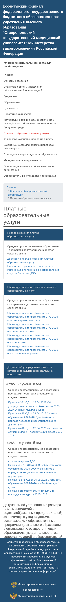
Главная (9, 74)
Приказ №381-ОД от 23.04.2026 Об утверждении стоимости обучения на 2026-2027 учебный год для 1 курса (34, 406)
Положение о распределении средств (30, 266)
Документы (10, 96)
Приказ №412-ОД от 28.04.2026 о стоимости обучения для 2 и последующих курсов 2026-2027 (35, 432)
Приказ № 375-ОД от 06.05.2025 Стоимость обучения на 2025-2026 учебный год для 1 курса (34, 483)
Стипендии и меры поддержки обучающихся (31, 154)
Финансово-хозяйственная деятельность (28, 138)
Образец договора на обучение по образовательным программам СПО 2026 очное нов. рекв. (32, 339)
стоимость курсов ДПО (21, 461)
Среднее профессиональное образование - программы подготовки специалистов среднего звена (33, 250)
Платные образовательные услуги (26, 133)
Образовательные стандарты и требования (30, 175)
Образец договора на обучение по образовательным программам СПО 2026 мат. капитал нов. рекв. (32, 328)
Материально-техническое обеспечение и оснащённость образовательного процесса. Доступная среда (30, 123)
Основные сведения (16, 80)
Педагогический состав (17, 113)
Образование (12, 102)
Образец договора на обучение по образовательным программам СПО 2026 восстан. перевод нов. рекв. (32, 316)
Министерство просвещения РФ (37, 595)
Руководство (11, 108)
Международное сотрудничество (23, 160)
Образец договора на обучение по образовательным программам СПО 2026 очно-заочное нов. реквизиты (32, 350)
